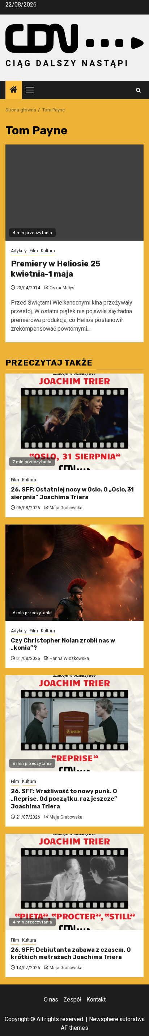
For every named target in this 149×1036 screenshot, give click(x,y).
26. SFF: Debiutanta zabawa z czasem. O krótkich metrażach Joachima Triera (71, 953)
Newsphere (103, 1019)
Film (34, 250)
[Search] (138, 90)
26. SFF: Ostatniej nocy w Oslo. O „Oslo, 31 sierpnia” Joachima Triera (72, 493)
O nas (51, 999)
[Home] (14, 90)
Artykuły (19, 250)
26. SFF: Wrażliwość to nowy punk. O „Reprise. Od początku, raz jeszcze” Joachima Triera (64, 799)
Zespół (72, 999)
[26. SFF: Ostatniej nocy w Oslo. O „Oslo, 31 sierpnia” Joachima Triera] (74, 422)
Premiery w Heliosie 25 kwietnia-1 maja (56, 269)
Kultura (48, 250)
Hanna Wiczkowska (69, 658)
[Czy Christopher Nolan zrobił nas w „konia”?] (74, 573)
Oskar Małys (62, 287)
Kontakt (96, 999)
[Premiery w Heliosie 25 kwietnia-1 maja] (74, 192)
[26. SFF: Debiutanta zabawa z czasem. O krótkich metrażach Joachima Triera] (74, 882)
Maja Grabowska (66, 507)
